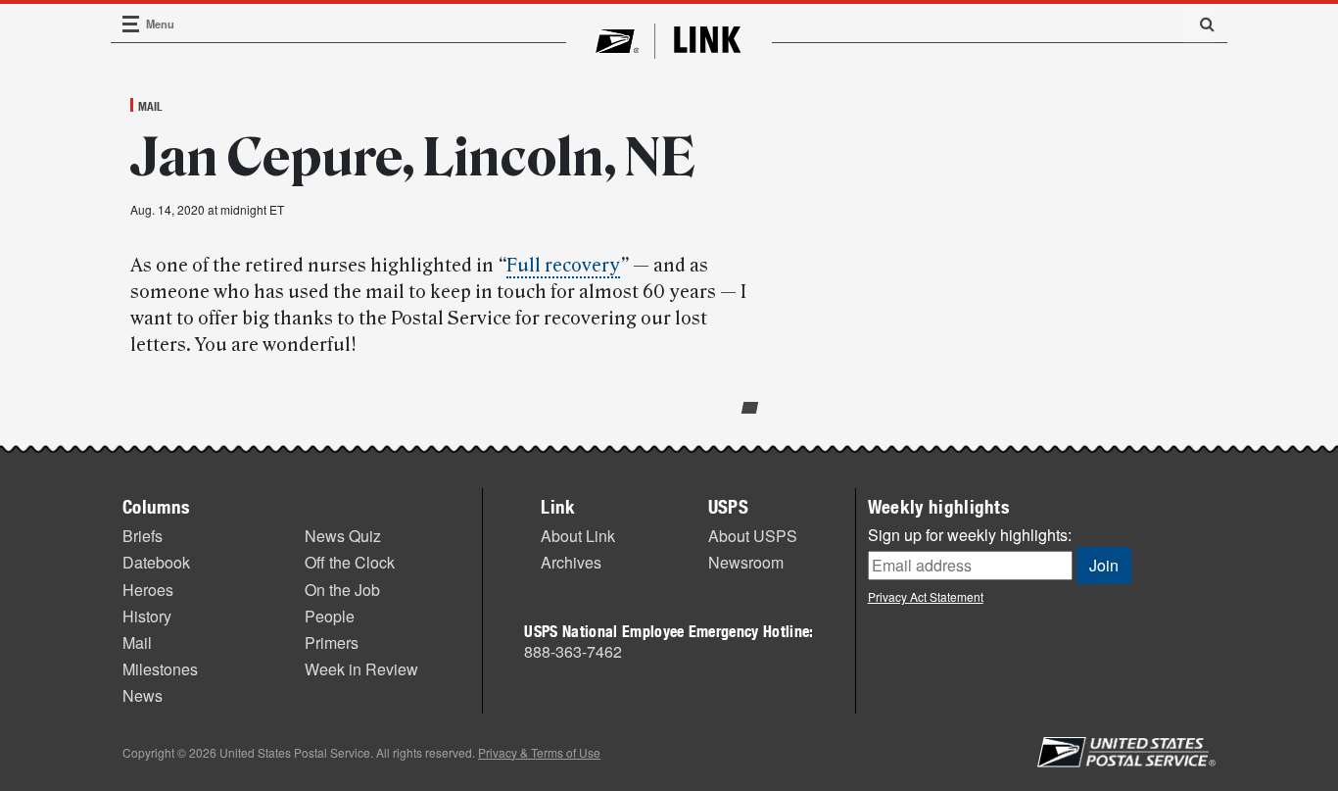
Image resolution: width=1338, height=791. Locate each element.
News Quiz (343, 535)
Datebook (156, 562)
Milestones (160, 669)
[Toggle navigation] (131, 24)
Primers (331, 642)
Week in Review (361, 669)
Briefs (142, 535)
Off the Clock (350, 562)
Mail (150, 106)
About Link (578, 535)
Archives (571, 562)
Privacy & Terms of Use (539, 752)
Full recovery (563, 265)
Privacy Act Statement (925, 596)
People (330, 616)
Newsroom (746, 562)
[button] (1200, 23)
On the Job (342, 589)
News (142, 695)
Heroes (147, 589)
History (146, 616)
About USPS (752, 535)
